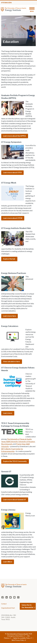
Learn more (7, 413)
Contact (4, 604)
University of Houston (26, 442)
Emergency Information (15, 636)
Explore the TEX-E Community (15, 461)
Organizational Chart (8, 608)
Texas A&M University (9, 442)
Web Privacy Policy (18, 640)
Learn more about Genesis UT (14, 500)
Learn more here (9, 316)
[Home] (13, 9)
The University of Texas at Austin (19, 439)
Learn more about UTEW (12, 218)
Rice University (6, 444)
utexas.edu (6, 3)
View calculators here (11, 362)
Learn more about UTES (12, 173)
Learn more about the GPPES (14, 136)
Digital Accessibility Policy (21, 638)
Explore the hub (9, 259)
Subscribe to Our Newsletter (28, 606)
